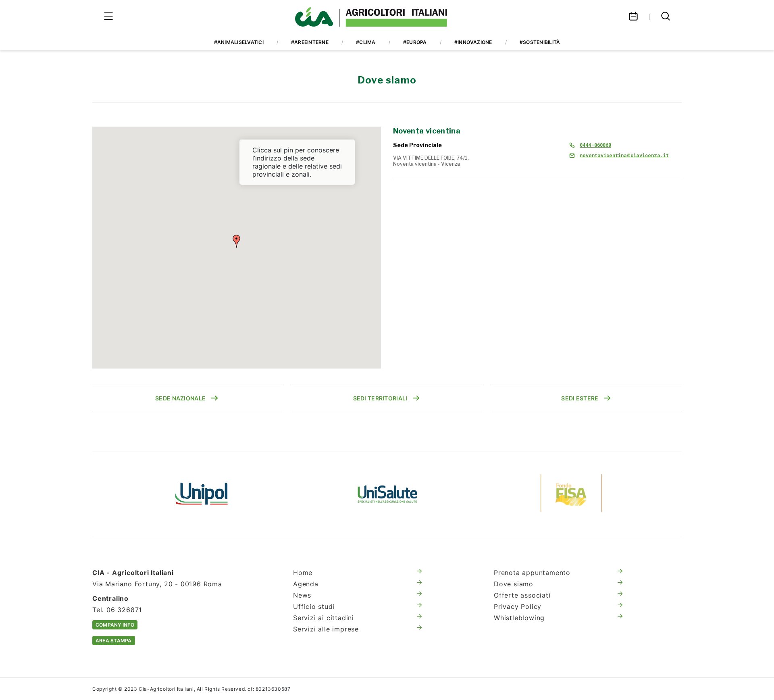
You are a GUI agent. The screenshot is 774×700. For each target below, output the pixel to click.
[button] (236, 241)
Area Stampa (114, 641)
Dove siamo (513, 584)
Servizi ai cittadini (323, 618)
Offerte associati (522, 595)
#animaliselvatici (239, 42)
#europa (415, 42)
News (302, 595)
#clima (365, 42)
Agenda (305, 584)
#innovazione (473, 42)
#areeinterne (310, 42)
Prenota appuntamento (532, 573)
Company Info (115, 625)
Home (302, 573)
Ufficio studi (314, 606)
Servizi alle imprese (326, 629)
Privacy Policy (517, 606)
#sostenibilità (540, 42)
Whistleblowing (519, 618)
